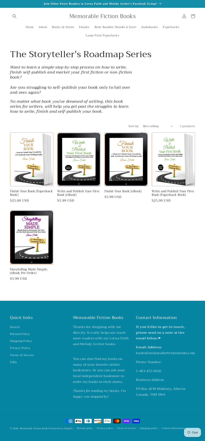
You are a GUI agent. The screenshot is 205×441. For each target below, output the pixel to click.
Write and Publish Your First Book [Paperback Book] (173, 193)
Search (15, 327)
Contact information (173, 428)
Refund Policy (20, 333)
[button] (14, 16)
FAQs (13, 362)
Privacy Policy (20, 347)
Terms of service (126, 428)
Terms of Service (22, 355)
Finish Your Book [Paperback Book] (31, 193)
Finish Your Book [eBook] (123, 191)
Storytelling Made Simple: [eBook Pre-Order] (29, 271)
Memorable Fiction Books (34, 428)
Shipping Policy (21, 340)
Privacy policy (105, 428)
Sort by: (134, 126)
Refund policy (85, 428)
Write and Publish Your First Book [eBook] (78, 193)
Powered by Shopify (61, 428)
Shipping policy (149, 428)
